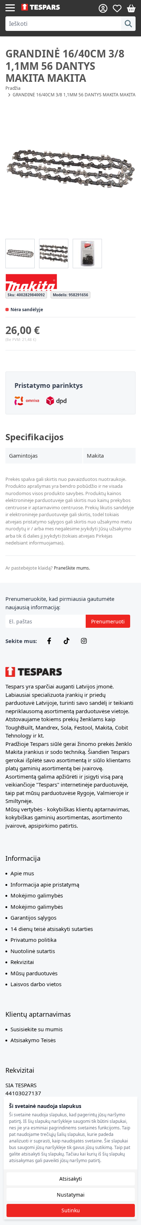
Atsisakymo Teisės (33, 1040)
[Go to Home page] (45, 7)
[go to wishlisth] (117, 8)
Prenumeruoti (108, 621)
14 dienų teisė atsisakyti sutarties (51, 928)
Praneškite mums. (72, 568)
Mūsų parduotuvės (33, 973)
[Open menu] (10, 7)
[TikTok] (66, 641)
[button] (70, 169)
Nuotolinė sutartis (32, 951)
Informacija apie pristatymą (44, 884)
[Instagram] (84, 641)
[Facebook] (49, 641)
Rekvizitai (22, 961)
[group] (20, 253)
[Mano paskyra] (103, 8)
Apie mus (22, 873)
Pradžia (13, 88)
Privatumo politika (33, 939)
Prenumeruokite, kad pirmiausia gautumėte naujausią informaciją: (59, 603)
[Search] (128, 23)
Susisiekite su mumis (36, 1029)
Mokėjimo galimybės (36, 895)
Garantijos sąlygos (33, 917)
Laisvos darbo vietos (35, 984)
